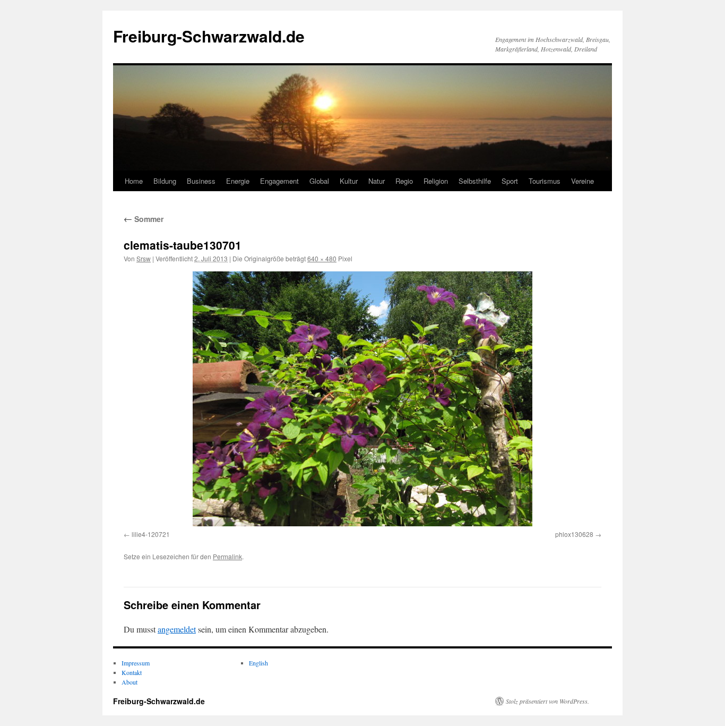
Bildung (164, 181)
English (258, 663)
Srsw (143, 258)
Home (134, 181)
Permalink (227, 556)
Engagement (279, 181)
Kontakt (132, 672)
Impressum (136, 663)
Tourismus (544, 181)
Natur (376, 181)
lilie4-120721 (151, 534)
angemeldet (177, 629)
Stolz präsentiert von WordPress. (547, 701)
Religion (436, 181)
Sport (510, 181)
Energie (237, 181)
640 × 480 (321, 258)
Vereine (582, 181)
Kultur (349, 181)
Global (319, 181)
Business (201, 181)
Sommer (143, 218)
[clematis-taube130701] (362, 398)
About (129, 682)
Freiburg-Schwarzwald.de (209, 35)
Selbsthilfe (475, 181)
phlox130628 (574, 534)
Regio (404, 181)
